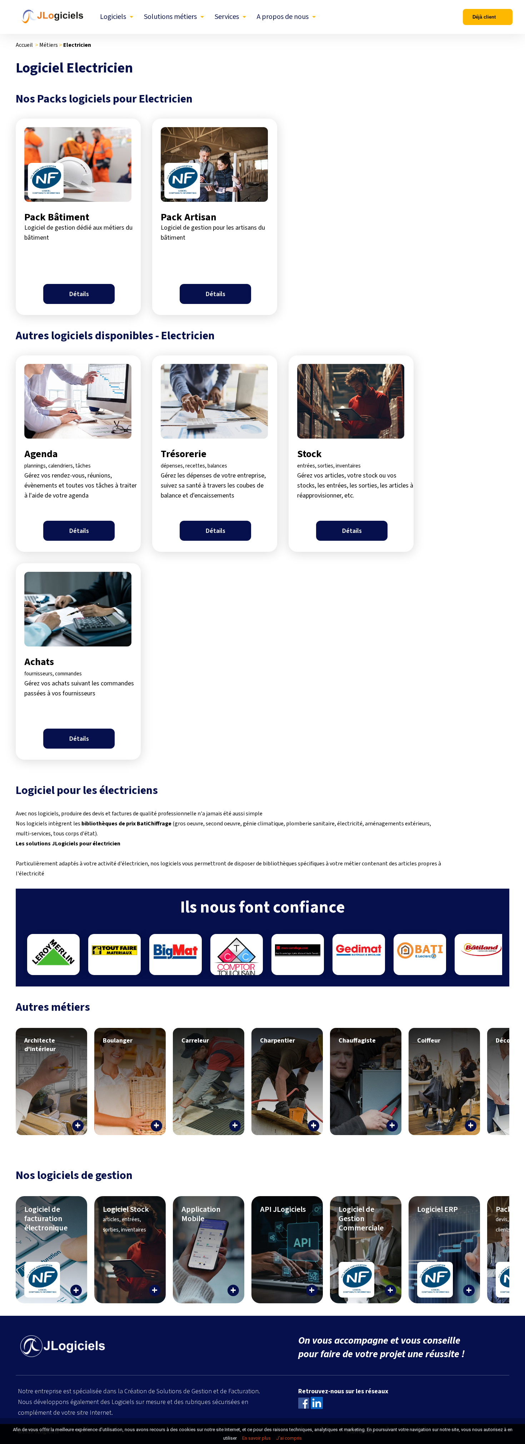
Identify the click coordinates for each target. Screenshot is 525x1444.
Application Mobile (200, 1214)
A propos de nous (283, 17)
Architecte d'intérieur (40, 1045)
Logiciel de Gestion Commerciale (361, 1219)
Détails (79, 294)
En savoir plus (256, 1438)
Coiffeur (428, 1040)
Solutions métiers (170, 17)
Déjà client (484, 17)
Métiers (48, 45)
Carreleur (195, 1040)
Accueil (24, 45)
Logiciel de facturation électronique (46, 1219)
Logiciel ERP (437, 1209)
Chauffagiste (357, 1040)
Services (227, 17)
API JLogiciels (283, 1209)
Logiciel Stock (126, 1219)
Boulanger (117, 1040)
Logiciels (113, 17)
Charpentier (277, 1040)
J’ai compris (289, 1438)
